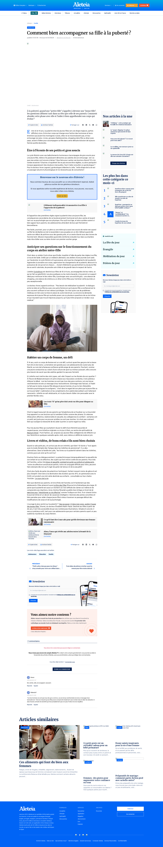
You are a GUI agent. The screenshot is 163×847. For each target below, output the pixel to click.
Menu (25, 13)
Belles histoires (46, 13)
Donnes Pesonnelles (110, 841)
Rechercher (42, 5)
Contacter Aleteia (98, 841)
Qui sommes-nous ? (61, 841)
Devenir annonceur (85, 841)
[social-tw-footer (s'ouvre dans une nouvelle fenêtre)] (83, 835)
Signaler (36, 685)
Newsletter (81, 811)
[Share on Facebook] (83, 125)
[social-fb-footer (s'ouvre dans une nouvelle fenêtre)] (80, 835)
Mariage (119, 760)
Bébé (86, 727)
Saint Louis (86, 8)
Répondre (29, 685)
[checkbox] (29, 595)
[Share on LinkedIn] (86, 125)
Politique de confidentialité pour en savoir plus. (117, 292)
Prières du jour (111, 263)
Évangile (108, 249)
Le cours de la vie (41, 478)
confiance (88, 762)
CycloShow (38, 272)
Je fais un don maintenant (40, 628)
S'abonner (130, 809)
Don (79, 821)
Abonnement (81, 819)
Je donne (143, 5)
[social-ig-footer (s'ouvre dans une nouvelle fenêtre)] (87, 835)
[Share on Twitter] (89, 125)
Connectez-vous (70, 662)
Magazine (80, 816)
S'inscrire (33, 600)
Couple (119, 727)
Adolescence (32, 554)
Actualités (77, 13)
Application (81, 813)
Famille (36, 23)
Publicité (80, 824)
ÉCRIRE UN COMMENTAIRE (62, 669)
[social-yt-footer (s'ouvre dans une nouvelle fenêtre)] (76, 835)
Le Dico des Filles (60, 485)
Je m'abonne (130, 5)
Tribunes (67, 13)
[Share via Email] (93, 125)
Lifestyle (86, 13)
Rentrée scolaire (135, 13)
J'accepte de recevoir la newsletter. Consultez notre (53, 595)
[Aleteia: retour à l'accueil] (81, 4)
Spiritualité (107, 13)
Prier (33, 13)
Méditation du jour (114, 256)
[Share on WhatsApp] (96, 125)
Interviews (58, 13)
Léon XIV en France (120, 13)
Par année (99, 811)
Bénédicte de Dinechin (64, 38)
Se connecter (121, 5)
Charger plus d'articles (118, 163)
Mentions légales (73, 841)
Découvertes (96, 13)
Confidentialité (122, 841)
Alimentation (25, 727)
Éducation (42, 554)
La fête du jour (111, 242)
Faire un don (62, 196)
